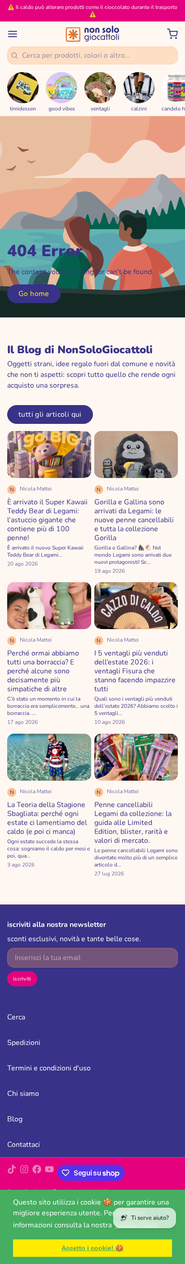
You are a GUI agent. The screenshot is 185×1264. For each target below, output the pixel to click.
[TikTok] (11, 1173)
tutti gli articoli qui (50, 414)
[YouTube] (49, 1173)
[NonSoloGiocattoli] (92, 34)
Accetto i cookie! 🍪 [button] (92, 1247)
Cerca (16, 1017)
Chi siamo (23, 1094)
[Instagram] (24, 1173)
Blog (14, 1119)
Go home (33, 294)
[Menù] (16, 34)
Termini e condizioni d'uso (49, 1068)
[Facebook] (36, 1173)
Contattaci (23, 1145)
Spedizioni (23, 1043)
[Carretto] (169, 34)
